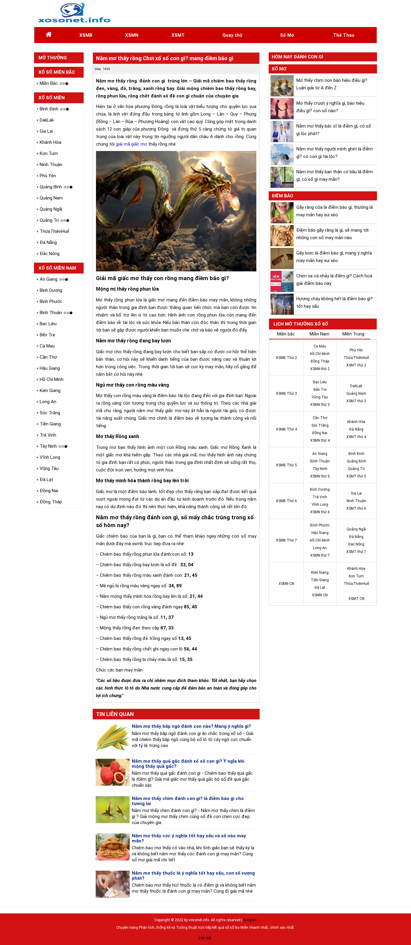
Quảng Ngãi (51, 209)
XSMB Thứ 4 (286, 429)
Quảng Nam (51, 198)
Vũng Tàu (49, 468)
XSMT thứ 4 (356, 437)
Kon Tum (49, 153)
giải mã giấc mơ (131, 144)
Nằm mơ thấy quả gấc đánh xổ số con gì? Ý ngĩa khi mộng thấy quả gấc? (188, 763)
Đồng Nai (49, 490)
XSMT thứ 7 (356, 552)
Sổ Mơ (287, 35)
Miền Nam (319, 334)
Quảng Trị (49, 220)
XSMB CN (286, 584)
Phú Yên (48, 175)
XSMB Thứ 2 (286, 358)
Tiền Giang (50, 424)
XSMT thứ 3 (356, 401)
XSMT (178, 35)
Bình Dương (51, 290)
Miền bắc (286, 334)
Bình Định (49, 109)
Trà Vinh (48, 435)
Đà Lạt (46, 479)
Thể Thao (343, 35)
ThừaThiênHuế (54, 231)
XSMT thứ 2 (356, 365)
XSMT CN (356, 599)
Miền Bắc (49, 83)
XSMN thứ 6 (320, 512)
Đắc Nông (50, 253)
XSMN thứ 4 (320, 440)
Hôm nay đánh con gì (297, 57)
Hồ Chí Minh (51, 379)
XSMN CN (320, 595)
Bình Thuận (51, 312)
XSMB (85, 35)
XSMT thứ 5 (356, 476)
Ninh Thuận (51, 164)
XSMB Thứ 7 (286, 540)
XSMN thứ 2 (320, 369)
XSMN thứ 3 (320, 405)
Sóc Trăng (50, 412)
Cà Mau (47, 346)
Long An (48, 401)
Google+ (250, 920)
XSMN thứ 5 (320, 476)
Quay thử (232, 35)
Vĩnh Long (50, 457)
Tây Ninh (48, 446)
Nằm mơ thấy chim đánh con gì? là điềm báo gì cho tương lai (188, 801)
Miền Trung (353, 334)
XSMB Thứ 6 (286, 501)
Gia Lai (46, 131)
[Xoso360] (73, 13)
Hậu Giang (50, 368)
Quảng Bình (51, 187)
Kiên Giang (50, 390)
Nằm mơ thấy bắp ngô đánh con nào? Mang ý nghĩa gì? (191, 726)
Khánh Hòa (50, 142)
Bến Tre (47, 335)
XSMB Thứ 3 (286, 393)
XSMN (131, 35)
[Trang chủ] (49, 35)
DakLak (47, 120)
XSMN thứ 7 (320, 555)
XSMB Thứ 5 (286, 465)
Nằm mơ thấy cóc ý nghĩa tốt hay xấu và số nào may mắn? (189, 838)
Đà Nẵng (48, 242)
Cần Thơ (48, 357)
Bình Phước (51, 301)
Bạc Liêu (48, 323)
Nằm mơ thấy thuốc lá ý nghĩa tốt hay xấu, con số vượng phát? (193, 875)
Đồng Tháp (51, 502)
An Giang (48, 279)
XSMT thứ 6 (356, 508)
